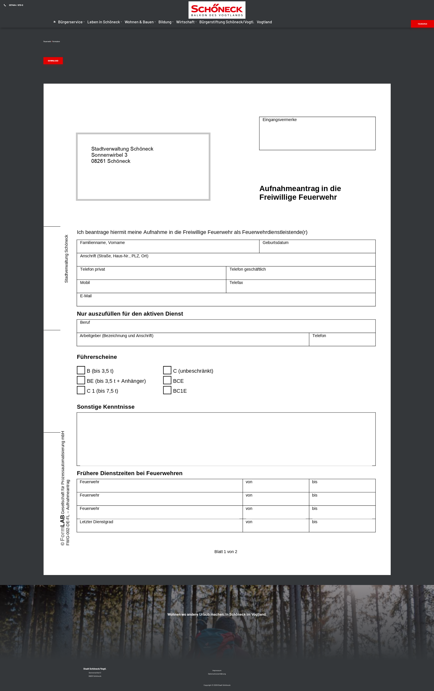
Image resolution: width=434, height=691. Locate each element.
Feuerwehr (47, 41)
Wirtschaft (185, 22)
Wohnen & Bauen (139, 22)
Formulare (56, 41)
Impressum (216, 670)
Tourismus (422, 24)
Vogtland (264, 22)
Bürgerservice (70, 22)
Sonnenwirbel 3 (95, 673)
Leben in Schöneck (103, 22)
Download (53, 61)
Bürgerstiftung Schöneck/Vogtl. (226, 22)
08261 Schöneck (95, 676)
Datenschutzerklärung (217, 674)
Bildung (164, 22)
